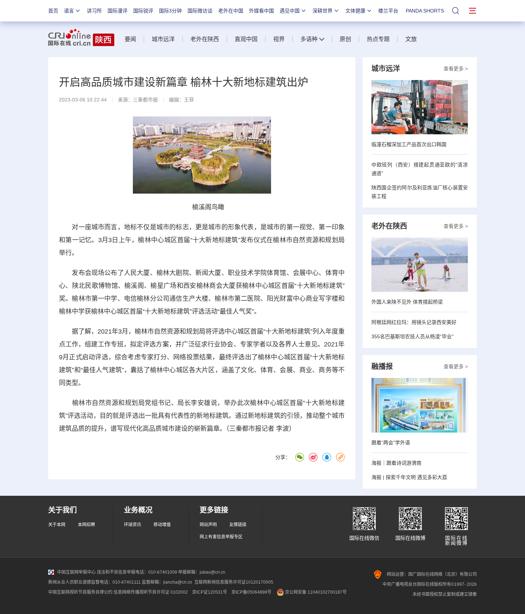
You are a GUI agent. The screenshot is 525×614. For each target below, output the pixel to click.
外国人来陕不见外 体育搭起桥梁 (407, 302)
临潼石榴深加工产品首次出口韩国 (408, 144)
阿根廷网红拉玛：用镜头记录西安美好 (413, 322)
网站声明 (208, 524)
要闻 (130, 39)
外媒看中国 (261, 11)
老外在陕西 (204, 39)
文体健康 (355, 11)
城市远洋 (163, 39)
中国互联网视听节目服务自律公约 (80, 592)
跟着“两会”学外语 (390, 442)
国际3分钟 (170, 11)
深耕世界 (322, 11)
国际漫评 (118, 11)
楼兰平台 (388, 11)
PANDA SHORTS (425, 11)
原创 (345, 39)
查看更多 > (456, 68)
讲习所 (94, 11)
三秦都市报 (145, 100)
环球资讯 (132, 524)
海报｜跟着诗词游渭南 (396, 463)
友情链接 (237, 524)
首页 (53, 11)
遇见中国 (290, 11)
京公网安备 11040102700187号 (315, 592)
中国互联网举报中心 (76, 572)
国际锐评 (143, 11)
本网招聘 (86, 524)
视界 (279, 39)
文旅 (411, 39)
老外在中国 (230, 11)
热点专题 (378, 39)
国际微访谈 (200, 11)
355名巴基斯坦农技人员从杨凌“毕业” (412, 336)
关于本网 (56, 524)
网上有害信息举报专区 (221, 536)
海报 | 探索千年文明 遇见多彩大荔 (409, 477)
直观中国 (246, 39)
